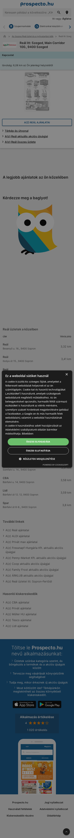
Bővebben (27, 433)
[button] (37, 459)
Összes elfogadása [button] (38, 441)
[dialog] (37, 419)
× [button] (66, 374)
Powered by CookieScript (55, 464)
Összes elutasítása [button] (38, 450)
